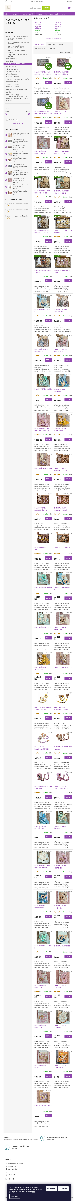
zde (33, 1191)
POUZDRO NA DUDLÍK (13, 82)
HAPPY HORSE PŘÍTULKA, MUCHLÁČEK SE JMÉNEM (16, 47)
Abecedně (52, 48)
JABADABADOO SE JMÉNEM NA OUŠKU (18, 55)
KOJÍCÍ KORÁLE (11, 66)
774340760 (11, 1174)
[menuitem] (7, 13)
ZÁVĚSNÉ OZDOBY (12, 74)
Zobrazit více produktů (52, 39)
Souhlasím (63, 1189)
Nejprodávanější (40, 48)
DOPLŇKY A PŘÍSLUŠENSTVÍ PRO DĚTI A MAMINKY (18, 99)
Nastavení (14, 1196)
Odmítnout (51, 1189)
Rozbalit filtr (16, 123)
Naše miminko (12, 1169)
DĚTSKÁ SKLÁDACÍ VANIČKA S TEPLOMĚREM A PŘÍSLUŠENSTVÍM (16, 95)
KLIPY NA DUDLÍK (11, 59)
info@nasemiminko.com (15, 1163)
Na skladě (13, 120)
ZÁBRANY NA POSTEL (12, 84)
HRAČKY (9, 92)
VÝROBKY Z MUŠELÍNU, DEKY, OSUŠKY (17, 79)
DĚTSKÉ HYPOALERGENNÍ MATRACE (17, 89)
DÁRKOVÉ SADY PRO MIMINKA (15, 64)
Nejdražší (61, 44)
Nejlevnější (51, 44)
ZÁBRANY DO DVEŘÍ (12, 87)
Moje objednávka (37, 1)
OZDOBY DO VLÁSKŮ (12, 76)
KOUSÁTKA (9, 61)
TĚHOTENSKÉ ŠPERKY (13, 69)
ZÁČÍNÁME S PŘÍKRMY (13, 71)
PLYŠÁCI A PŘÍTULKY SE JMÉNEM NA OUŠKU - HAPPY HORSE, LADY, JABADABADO (17, 37)
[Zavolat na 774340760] (8, 1)
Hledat (46, 8)
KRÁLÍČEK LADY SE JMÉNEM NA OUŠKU (17, 51)
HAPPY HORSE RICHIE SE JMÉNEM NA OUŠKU (18, 43)
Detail (48, 83)
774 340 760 (12, 1166)
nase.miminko (12, 1172)
